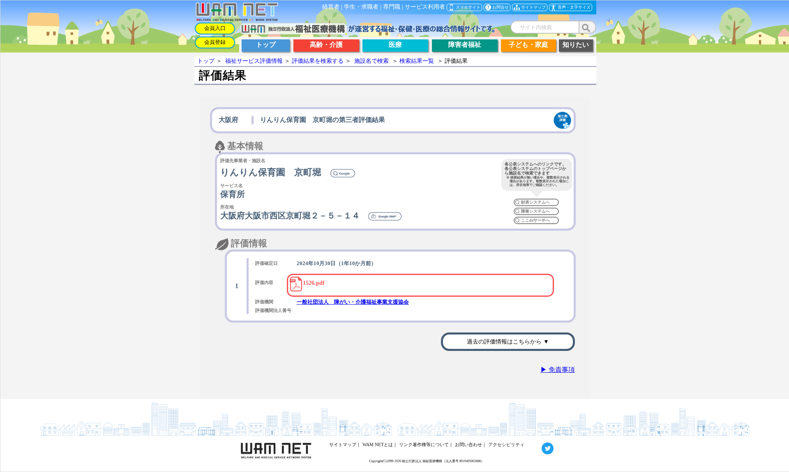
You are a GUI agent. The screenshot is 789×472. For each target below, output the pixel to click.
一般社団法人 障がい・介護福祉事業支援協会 (353, 302)
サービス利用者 (425, 7)
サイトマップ (342, 444)
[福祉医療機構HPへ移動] (367, 32)
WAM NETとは (377, 444)
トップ (206, 61)
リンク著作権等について (424, 444)
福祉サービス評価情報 (254, 61)
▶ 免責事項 (557, 369)
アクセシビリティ (506, 444)
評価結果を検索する (318, 61)
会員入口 (215, 28)
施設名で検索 (371, 61)
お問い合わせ (468, 444)
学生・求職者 (361, 7)
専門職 (391, 7)
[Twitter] (540, 444)
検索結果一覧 (416, 61)
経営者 (330, 7)
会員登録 (215, 42)
